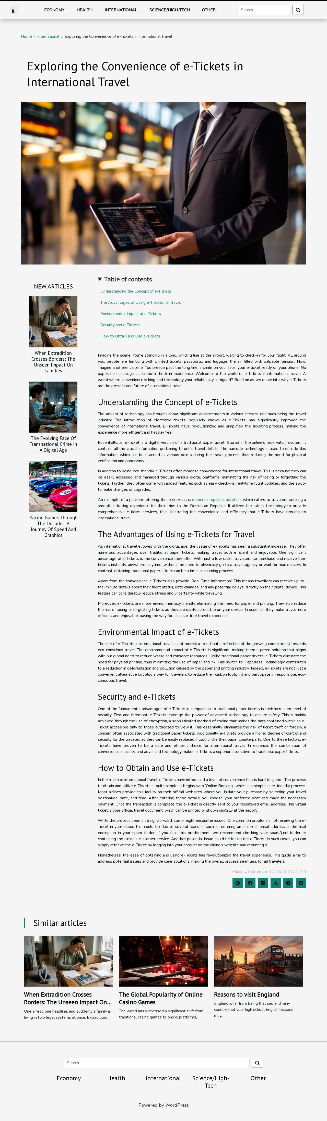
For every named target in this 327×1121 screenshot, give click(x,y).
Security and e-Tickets (120, 325)
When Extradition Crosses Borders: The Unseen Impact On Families (53, 362)
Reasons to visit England (246, 994)
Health (84, 10)
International (121, 10)
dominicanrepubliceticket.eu (216, 499)
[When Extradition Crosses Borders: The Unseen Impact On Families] (53, 321)
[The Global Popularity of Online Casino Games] (163, 961)
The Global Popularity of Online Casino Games (161, 998)
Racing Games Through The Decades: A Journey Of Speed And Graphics (53, 526)
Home (26, 36)
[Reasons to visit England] (258, 961)
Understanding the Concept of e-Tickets (135, 291)
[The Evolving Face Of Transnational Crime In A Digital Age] (53, 407)
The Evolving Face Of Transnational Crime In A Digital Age (53, 444)
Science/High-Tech (169, 10)
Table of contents (128, 279)
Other (209, 10)
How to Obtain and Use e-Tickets (130, 336)
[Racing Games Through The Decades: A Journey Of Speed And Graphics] (53, 486)
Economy (54, 10)
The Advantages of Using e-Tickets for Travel (140, 302)
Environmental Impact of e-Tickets (130, 314)
